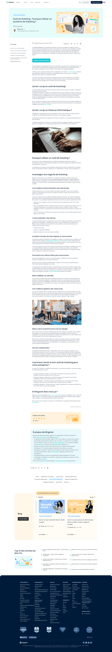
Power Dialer (52, 607)
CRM (67, 240)
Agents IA (66, 482)
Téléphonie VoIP (53, 596)
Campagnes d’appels (54, 600)
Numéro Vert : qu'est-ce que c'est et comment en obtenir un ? (84, 550)
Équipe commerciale (66, 584)
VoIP (21, 612)
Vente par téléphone (23, 620)
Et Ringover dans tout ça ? (15, 61)
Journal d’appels (53, 617)
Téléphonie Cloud (23, 607)
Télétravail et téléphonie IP (71, 479)
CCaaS (41, 396)
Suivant (92, 497)
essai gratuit (35, 402)
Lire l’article (42, 534)
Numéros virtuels (23, 617)
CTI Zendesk (74, 586)
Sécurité (83, 596)
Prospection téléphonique (41, 479)
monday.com (74, 601)
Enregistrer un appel (53, 619)
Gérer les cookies (85, 607)
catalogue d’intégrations (59, 442)
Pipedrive (74, 593)
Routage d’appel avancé (54, 593)
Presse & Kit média (85, 591)
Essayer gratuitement (96, 2)
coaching (44, 459)
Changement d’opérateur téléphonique (27, 605)
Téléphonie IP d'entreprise (47, 476)
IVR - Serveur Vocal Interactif (55, 591)
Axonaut (73, 598)
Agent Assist (22, 589)
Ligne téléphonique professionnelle (41, 591)
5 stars (44, 418)
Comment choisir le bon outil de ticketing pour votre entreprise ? (18, 58)
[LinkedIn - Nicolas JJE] (24, 29)
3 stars (39, 418)
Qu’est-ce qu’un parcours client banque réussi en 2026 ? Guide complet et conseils (80, 522)
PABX (21, 603)
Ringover (38, 437)
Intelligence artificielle (48, 482)
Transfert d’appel (53, 589)
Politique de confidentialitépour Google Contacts (87, 602)
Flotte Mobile (37, 604)
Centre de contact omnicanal (55, 610)
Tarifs (32, 2)
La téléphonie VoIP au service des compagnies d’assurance (84, 559)
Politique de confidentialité (87, 599)
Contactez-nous (85, 584)
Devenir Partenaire (85, 586)
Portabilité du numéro (39, 584)
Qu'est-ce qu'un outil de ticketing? (17, 48)
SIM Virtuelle (37, 606)
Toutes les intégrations (76, 603)
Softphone (22, 608)
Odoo (73, 600)
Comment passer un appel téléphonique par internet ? (83, 569)
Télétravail (65, 594)
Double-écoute (53, 614)
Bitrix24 (64, 605)
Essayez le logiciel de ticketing (41, 60)
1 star (34, 418)
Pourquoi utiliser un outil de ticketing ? (18, 53)
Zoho (73, 591)
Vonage (64, 609)
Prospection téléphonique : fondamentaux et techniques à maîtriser (55, 569)
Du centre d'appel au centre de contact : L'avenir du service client (56, 550)
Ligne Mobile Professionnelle (40, 608)
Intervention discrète (54, 615)
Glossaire (36, 596)
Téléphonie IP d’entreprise (55, 584)
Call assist (36, 616)
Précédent (40, 497)
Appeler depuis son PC (67, 593)
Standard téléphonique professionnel (41, 589)
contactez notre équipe (61, 460)
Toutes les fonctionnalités (54, 622)
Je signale (84, 604)
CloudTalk (65, 602)
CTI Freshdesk (75, 589)
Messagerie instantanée (54, 608)
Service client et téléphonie (19, 15)
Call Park (51, 620)
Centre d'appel (59, 476)
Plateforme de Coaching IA (25, 584)
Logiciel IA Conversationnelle (25, 593)
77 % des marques (71, 71)
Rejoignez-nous (85, 589)
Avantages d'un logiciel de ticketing (17, 55)
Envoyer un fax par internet (25, 619)
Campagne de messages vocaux (41, 613)
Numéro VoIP (22, 614)
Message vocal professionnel (40, 615)
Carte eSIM (22, 598)
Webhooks (74, 607)
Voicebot (21, 596)
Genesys (64, 607)
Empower (44, 437)
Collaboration (65, 596)
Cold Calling (22, 610)
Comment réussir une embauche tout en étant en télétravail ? (84, 564)
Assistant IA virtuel (23, 591)
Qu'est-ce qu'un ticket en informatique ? (18, 50)
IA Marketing (37, 593)
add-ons (57, 437)
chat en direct (47, 104)
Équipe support (65, 586)
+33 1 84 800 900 (87, 613)
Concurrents (37, 598)
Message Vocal (53, 603)
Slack (73, 596)
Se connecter (86, 2)
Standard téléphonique (70, 476)
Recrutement (59, 482)
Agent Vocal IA (22, 586)
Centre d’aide (84, 606)
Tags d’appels (52, 605)
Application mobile (38, 586)
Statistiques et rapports (54, 612)
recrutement (55, 451)
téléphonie (39, 444)
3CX (63, 604)
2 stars (37, 418)
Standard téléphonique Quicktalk (41, 620)
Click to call (52, 598)
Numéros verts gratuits (24, 615)
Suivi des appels (38, 609)
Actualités (83, 594)
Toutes (37, 476)
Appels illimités (53, 586)
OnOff (64, 612)
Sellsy (73, 594)
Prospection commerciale (24, 600)
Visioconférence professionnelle (56, 594)
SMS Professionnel (53, 601)
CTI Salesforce (75, 584)
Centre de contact (66, 589)
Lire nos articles (23, 518)
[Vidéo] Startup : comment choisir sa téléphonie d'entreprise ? (53, 555)
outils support (54, 395)
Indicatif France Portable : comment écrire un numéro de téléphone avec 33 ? (55, 560)
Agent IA (21, 594)
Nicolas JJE (20, 29)
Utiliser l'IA (37, 602)
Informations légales (85, 598)
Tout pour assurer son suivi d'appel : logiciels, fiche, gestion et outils (83, 555)
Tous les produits (38, 594)
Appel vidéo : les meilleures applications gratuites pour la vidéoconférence (55, 564)
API (73, 605)
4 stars (42, 418)
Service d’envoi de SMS (39, 611)
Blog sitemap (37, 618)
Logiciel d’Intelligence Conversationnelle (39, 601)
